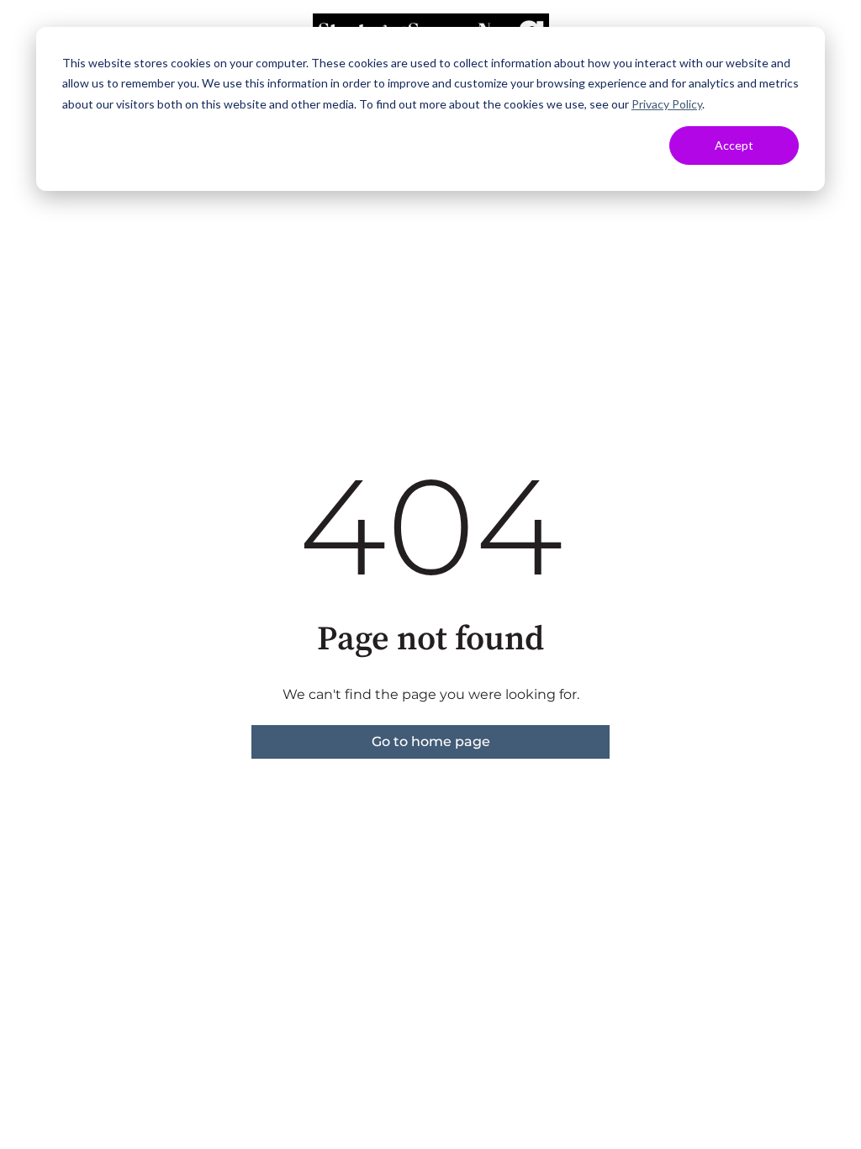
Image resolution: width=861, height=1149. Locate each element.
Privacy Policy (666, 104)
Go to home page (431, 741)
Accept (734, 145)
